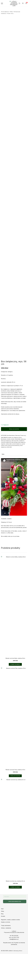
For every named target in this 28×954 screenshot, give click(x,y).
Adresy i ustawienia (6, 928)
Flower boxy (10, 13)
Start (2, 908)
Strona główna (5, 11)
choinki (12, 439)
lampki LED (8, 442)
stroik (6, 445)
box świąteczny (15, 437)
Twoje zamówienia (5, 925)
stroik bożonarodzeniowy (14, 445)
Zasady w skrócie (5, 922)
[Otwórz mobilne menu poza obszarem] (2, 3)
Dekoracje (17, 435)
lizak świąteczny (21, 442)
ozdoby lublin (9, 443)
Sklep (11, 11)
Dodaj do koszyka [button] (15, 775)
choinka (8, 439)
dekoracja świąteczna (6, 440)
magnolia (3, 443)
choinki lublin (17, 439)
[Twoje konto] (23, 3)
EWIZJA (20, 950)
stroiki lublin (9, 447)
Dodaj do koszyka (14, 429)
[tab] (14, 454)
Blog (2, 913)
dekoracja (23, 439)
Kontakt (3, 916)
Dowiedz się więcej (15, 664)
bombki (9, 437)
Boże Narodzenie (11, 435)
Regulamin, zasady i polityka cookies (10, 919)
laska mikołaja (14, 442)
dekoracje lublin (15, 440)
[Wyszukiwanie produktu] (19, 3)
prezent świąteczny (16, 443)
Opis (3, 454)
